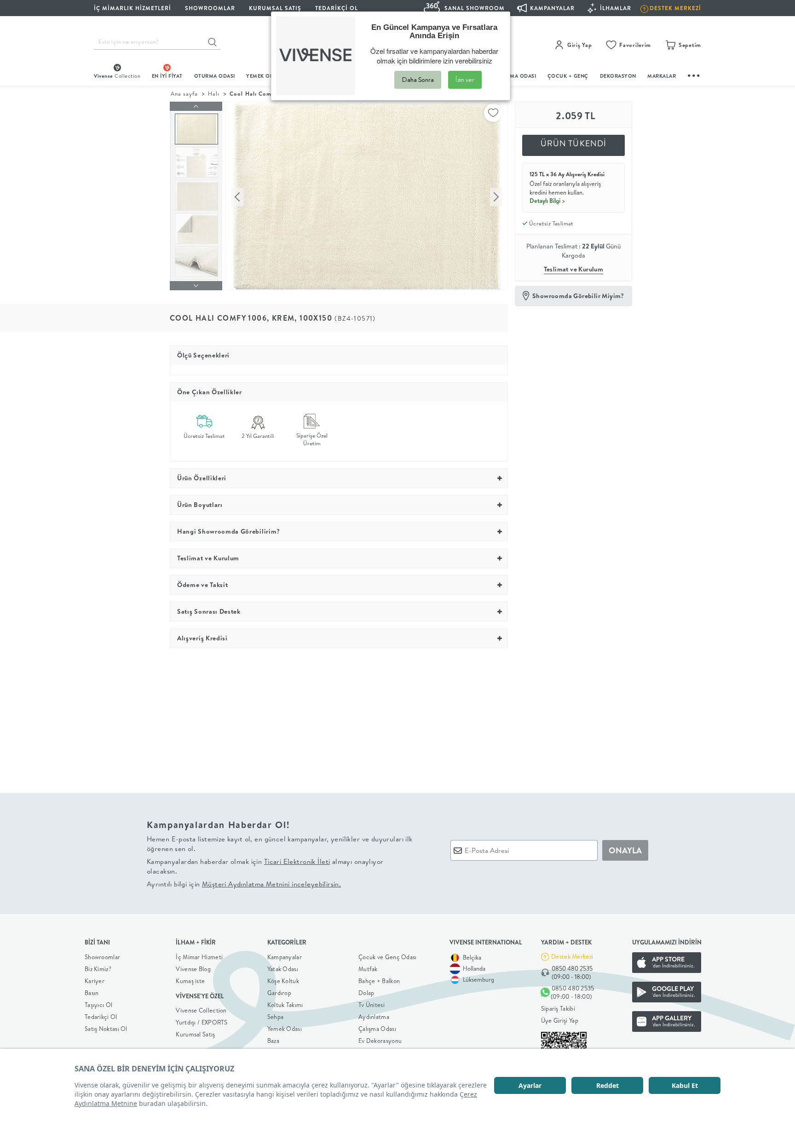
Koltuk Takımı (285, 1005)
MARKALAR (661, 76)
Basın (92, 993)
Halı (213, 94)
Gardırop (279, 993)
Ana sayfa (184, 94)
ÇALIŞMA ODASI (515, 76)
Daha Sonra (418, 80)
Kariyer (94, 981)
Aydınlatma (373, 1017)
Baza (273, 1040)
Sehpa (275, 1017)
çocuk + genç (567, 76)
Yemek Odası (284, 1028)
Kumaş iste (190, 981)
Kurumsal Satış (195, 1034)
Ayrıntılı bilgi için (244, 884)
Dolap (366, 993)
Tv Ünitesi (371, 1005)
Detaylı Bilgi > (547, 200)
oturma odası (214, 76)
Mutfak (368, 969)
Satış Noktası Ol (106, 1028)
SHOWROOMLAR (210, 8)
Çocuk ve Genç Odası (387, 957)
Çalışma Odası (377, 1028)
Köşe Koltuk (283, 981)
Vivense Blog (193, 969)
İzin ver (464, 80)
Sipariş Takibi (558, 1008)
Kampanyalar (284, 957)
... (694, 74)
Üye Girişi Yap (559, 1020)
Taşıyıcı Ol (98, 1005)
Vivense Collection (201, 1010)
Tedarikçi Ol (336, 8)
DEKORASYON (618, 76)
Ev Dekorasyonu (380, 1040)
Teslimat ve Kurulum (574, 269)
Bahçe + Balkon (379, 981)
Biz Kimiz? (98, 969)
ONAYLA (625, 850)
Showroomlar (102, 957)
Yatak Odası (282, 969)
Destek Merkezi (572, 956)
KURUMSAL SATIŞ (275, 8)
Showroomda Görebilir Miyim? (578, 295)
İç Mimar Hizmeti (199, 957)
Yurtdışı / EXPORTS (201, 1022)
